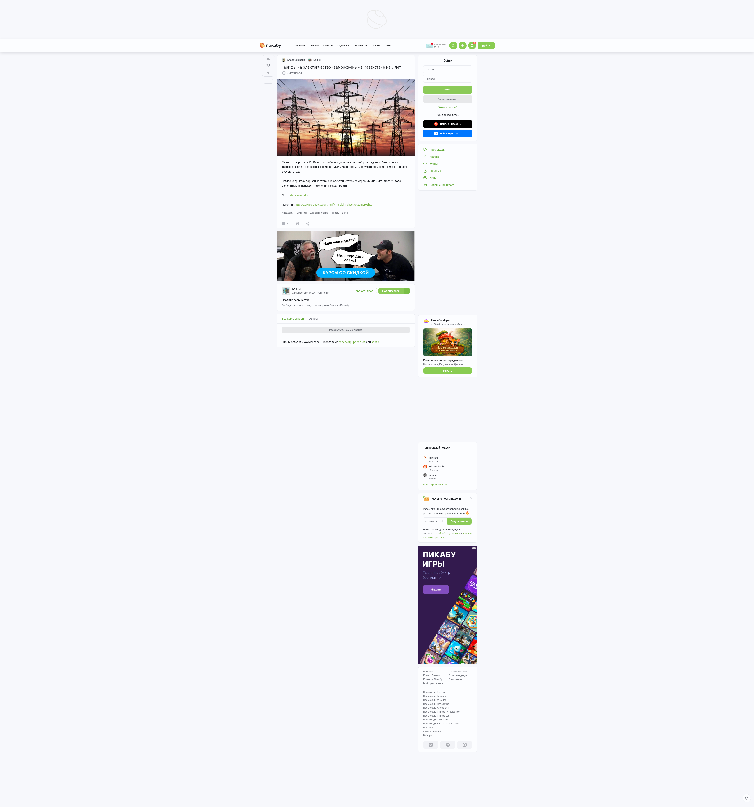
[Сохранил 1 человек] (297, 223)
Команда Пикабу (432, 679)
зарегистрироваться (352, 342)
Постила (428, 727)
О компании (455, 679)
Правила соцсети (458, 671)
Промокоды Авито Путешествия (441, 723)
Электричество (319, 212)
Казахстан (288, 212)
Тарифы (335, 212)
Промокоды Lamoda (434, 696)
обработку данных (449, 533)
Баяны (296, 289)
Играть (447, 370)
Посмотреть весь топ (435, 484)
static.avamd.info (300, 195)
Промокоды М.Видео (434, 700)
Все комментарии (293, 318)
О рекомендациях (459, 675)
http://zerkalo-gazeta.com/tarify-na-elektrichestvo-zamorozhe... (334, 204)
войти (375, 342)
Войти (486, 45)
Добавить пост (363, 290)
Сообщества (361, 45)
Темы (387, 45)
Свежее (328, 45)
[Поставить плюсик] (268, 59)
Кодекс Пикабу (431, 675)
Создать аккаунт (448, 99)
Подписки (343, 45)
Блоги (376, 45)
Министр (301, 212)
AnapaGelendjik (296, 59)
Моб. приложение (433, 683)
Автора (314, 318)
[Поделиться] (308, 223)
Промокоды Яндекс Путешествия (441, 711)
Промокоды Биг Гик (434, 692)
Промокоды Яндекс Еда (436, 715)
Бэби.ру (427, 735)
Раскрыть (345, 329)
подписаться (459, 521)
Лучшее (314, 45)
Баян (345, 212)
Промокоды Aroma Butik (436, 707)
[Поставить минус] (268, 73)
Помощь (428, 671)
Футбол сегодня (432, 731)
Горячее (300, 45)
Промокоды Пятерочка (436, 704)
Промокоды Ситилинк (435, 719)
